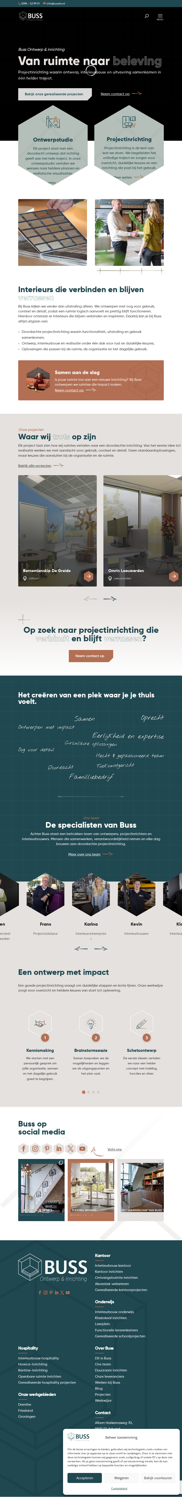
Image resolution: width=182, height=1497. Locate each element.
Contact (103, 1413)
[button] (177, 1464)
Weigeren (121, 1478)
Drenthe (24, 1405)
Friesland (25, 1411)
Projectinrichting (129, 140)
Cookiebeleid (119, 1488)
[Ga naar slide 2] (88, 1092)
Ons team (103, 1364)
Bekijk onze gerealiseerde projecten (54, 94)
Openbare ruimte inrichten (39, 1377)
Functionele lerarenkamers (116, 1330)
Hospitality (28, 1348)
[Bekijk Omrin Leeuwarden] (173, 576)
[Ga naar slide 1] (83, 1092)
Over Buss (104, 1348)
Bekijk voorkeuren (158, 1478)
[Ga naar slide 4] (98, 1092)
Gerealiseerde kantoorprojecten (121, 1290)
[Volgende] (110, 599)
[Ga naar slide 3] (93, 1092)
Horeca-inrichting (32, 1364)
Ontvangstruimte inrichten (116, 1278)
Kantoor (102, 1256)
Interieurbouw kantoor (113, 1266)
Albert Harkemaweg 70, (114, 1423)
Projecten (103, 1395)
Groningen (27, 1417)
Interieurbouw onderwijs (114, 1312)
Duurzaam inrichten (111, 1370)
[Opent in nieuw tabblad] (23, 1149)
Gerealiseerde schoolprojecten (120, 1336)
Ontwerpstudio (53, 140)
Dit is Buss (103, 1358)
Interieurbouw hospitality (38, 1358)
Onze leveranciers (109, 1377)
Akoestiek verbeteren (112, 1284)
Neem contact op (89, 656)
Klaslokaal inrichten (111, 1318)
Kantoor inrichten (109, 1272)
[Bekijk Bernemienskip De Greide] (88, 576)
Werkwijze (103, 1401)
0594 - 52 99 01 (30, 3)
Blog (99, 1389)
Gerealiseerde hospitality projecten (47, 1383)
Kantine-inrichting (32, 1370)
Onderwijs (104, 1302)
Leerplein (102, 1324)
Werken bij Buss (107, 1383)
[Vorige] (90, 599)
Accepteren (84, 1478)
